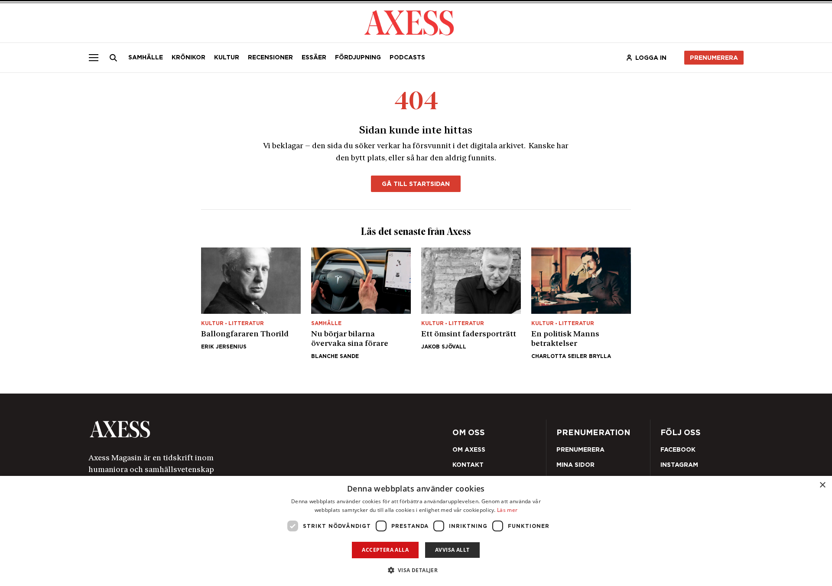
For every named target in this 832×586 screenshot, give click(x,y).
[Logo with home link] (218, 429)
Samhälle (145, 57)
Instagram (679, 464)
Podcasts (407, 57)
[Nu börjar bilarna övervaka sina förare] (361, 303)
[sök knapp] (113, 57)
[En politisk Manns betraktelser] (581, 303)
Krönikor (188, 57)
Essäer (314, 57)
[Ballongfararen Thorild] (251, 303)
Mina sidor (575, 464)
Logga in (650, 57)
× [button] (822, 485)
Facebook (678, 449)
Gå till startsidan (416, 183)
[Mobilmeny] (93, 57)
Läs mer (507, 510)
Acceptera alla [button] (385, 549)
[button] (416, 570)
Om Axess (468, 449)
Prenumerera (714, 57)
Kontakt (468, 464)
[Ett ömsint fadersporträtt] (471, 303)
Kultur (226, 57)
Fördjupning (358, 57)
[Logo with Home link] (409, 22)
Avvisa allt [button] (452, 549)
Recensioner (270, 57)
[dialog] (416, 531)
